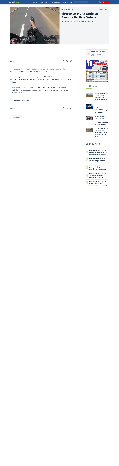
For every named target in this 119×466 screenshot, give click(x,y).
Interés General (99, 105)
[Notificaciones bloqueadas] (100, 2)
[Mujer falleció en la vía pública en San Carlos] (89, 130)
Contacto (65, 2)
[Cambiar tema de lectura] (71, 2)
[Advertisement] (47, 51)
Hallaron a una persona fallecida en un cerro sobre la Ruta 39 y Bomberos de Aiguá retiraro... (101, 99)
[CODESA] (97, 71)
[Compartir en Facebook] (63, 61)
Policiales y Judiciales (67, 9)
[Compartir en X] (67, 61)
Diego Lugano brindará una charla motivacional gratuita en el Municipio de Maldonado (101, 111)
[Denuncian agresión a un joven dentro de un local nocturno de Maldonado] (89, 118)
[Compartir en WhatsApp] (71, 61)
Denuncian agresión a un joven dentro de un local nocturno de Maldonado (101, 122)
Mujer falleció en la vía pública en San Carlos (100, 134)
